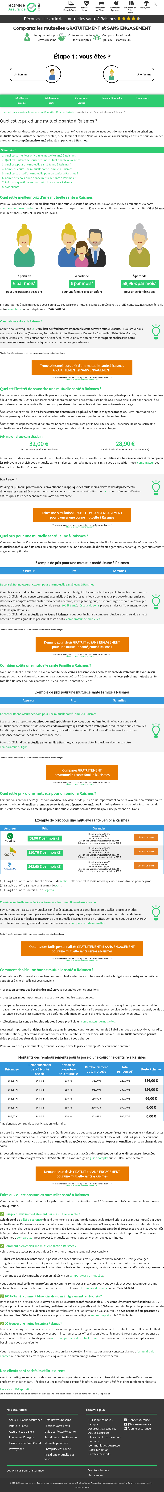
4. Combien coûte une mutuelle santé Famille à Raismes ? (37, 169)
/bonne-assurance (139, 1428)
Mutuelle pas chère (56, 1443)
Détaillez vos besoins (21, 100)
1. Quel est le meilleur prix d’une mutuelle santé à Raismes (38, 155)
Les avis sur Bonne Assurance (25, 1470)
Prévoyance (16, 1449)
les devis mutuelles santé (126, 1483)
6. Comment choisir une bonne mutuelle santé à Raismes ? (38, 178)
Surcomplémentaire (112, 98)
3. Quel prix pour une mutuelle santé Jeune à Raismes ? (36, 164)
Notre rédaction (98, 1450)
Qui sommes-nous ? (100, 1420)
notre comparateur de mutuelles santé (75, 1338)
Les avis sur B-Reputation (16, 1389)
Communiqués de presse (104, 1445)
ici (33, 329)
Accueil (7, 112)
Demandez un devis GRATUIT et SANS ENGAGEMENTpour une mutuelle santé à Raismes (82, 1173)
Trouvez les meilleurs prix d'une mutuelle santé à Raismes (82, 367)
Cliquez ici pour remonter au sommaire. (82, 379)
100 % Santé (69, 605)
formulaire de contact (95, 1288)
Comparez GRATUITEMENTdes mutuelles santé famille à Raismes (82, 772)
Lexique (93, 1424)
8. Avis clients (9, 187)
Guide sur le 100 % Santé (60, 1431)
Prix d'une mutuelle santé (61, 1437)
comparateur (145, 462)
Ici (105, 491)
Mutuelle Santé (18, 1426)
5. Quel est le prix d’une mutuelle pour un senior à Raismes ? (39, 173)
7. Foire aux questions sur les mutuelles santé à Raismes (36, 182)
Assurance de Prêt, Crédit (25, 1443)
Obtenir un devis (146, 837)
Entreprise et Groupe (81, 100)
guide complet (99, 1158)
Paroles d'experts (99, 1454)
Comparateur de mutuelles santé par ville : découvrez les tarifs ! (44, 112)
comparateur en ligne (13, 747)
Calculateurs (142, 98)
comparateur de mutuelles (17, 208)
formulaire (14, 309)
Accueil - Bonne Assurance (25, 1420)
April (58, 885)
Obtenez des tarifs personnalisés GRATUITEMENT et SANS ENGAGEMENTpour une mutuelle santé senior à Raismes (82, 948)
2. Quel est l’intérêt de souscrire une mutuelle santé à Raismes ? (41, 160)
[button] (154, 1474)
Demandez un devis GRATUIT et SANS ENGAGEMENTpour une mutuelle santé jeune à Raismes (82, 644)
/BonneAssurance (139, 1420)
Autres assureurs (98, 1432)
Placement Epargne (21, 1437)
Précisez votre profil (51, 100)
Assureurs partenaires (102, 1428)
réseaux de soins (89, 605)
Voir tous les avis (99, 1470)
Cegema (49, 890)
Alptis (63, 881)
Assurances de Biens (22, 1431)
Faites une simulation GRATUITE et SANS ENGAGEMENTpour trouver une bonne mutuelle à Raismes (82, 515)
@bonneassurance (139, 1424)
